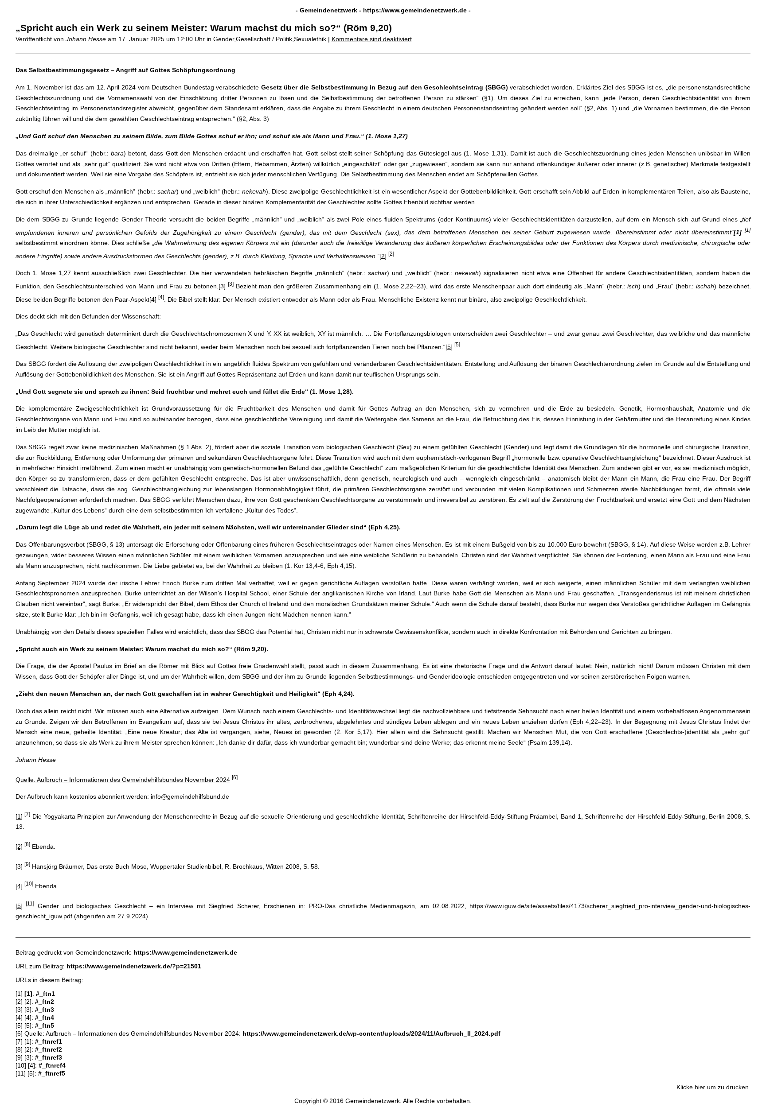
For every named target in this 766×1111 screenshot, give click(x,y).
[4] (152, 299)
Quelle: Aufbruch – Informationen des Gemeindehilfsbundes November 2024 (123, 779)
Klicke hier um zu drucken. (713, 1087)
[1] (19, 816)
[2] (383, 255)
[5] (449, 346)
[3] (222, 286)
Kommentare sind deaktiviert (372, 39)
